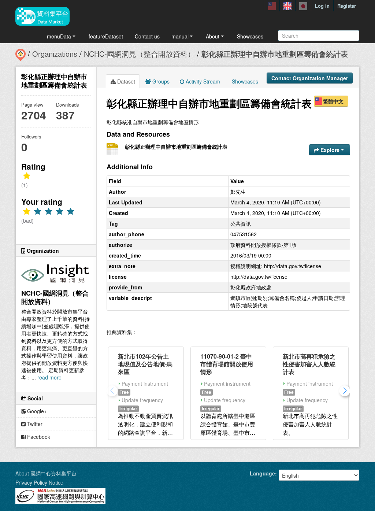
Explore (330, 149)
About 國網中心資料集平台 (46, 473)
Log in (322, 5)
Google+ (36, 411)
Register (346, 5)
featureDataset (106, 36)
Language (262, 473)
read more (49, 377)
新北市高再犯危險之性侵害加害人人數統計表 (309, 364)
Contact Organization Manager (309, 78)
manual (180, 36)
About (212, 36)
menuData (59, 36)
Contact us (147, 36)
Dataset (125, 81)
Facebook (38, 436)
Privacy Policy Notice (39, 482)
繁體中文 (333, 101)
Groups (160, 81)
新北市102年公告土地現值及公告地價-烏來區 (145, 364)
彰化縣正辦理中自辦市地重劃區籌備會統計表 (274, 53)
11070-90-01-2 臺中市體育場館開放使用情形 (226, 364)
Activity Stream (202, 81)
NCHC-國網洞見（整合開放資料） (139, 53)
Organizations (54, 53)
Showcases (250, 36)
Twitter (34, 423)
